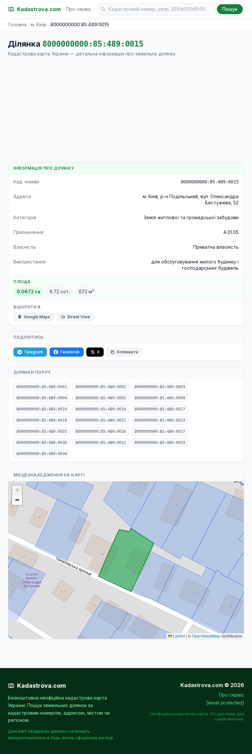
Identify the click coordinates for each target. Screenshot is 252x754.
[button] (17, 490)
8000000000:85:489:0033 (160, 442)
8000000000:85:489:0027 (160, 431)
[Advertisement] (126, 110)
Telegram (33, 351)
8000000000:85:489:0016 (100, 409)
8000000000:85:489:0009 (160, 398)
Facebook (70, 351)
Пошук (230, 9)
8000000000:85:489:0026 (100, 431)
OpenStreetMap (206, 636)
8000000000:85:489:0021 (100, 420)
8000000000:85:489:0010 (41, 409)
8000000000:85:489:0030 (41, 442)
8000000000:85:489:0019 (41, 420)
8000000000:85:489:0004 (41, 398)
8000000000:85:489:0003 (160, 387)
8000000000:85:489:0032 (100, 442)
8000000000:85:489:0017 (160, 409)
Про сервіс (78, 9)
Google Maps (37, 316)
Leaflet (178, 636)
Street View (78, 316)
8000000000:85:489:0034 (41, 453)
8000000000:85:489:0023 (160, 420)
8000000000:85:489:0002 (100, 387)
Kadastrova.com (41, 685)
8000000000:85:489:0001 (41, 387)
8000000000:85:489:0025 (41, 431)
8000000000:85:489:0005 (100, 398)
